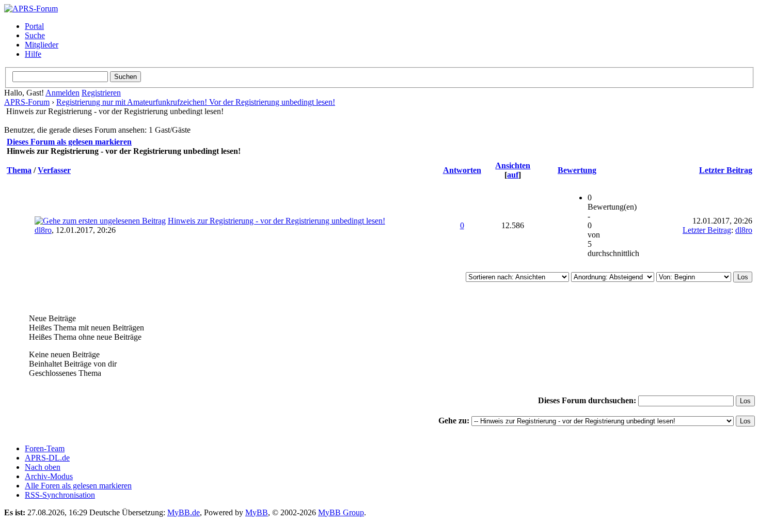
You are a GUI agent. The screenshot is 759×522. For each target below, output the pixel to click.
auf (512, 174)
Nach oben (42, 467)
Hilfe (33, 54)
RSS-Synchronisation (60, 495)
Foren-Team (45, 448)
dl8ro (43, 230)
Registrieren (101, 92)
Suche (35, 35)
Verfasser (54, 170)
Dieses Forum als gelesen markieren (69, 141)
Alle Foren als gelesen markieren (78, 485)
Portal (34, 26)
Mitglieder (41, 44)
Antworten (462, 170)
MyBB (256, 512)
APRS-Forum (27, 102)
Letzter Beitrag (725, 170)
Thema (19, 170)
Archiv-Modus (49, 476)
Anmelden (62, 92)
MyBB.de (183, 512)
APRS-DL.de (47, 457)
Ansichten (512, 165)
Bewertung (577, 170)
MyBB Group (341, 512)
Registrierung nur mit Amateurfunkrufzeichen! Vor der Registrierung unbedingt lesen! (195, 102)
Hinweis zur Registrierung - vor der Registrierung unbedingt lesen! (276, 220)
